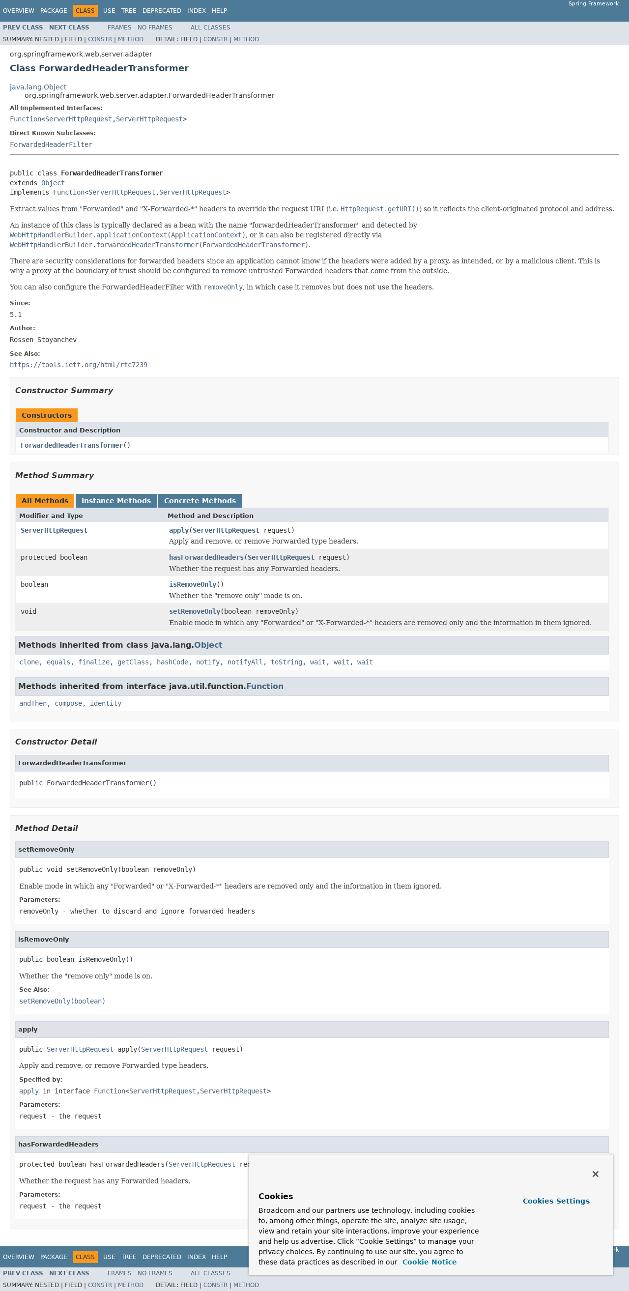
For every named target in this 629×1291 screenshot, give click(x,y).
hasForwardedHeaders (206, 557)
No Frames (155, 27)
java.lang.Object (38, 87)
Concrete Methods (200, 501)
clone (29, 662)
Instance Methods (116, 501)
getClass (133, 662)
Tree (129, 10)
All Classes (210, 27)
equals (58, 662)
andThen (33, 703)
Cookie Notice (428, 1262)
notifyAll (245, 662)
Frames (120, 27)
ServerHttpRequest (78, 119)
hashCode (172, 662)
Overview (18, 10)
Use (109, 10)
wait (318, 662)
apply (179, 530)
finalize (94, 662)
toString (286, 662)
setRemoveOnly (194, 611)
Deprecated (162, 10)
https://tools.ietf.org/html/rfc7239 (78, 365)
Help (219, 10)
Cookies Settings (556, 1201)
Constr (100, 39)
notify (208, 662)
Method (130, 39)
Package (53, 10)
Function (25, 119)
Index (196, 10)
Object (53, 183)
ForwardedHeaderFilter (51, 144)
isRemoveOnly (192, 584)
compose (68, 703)
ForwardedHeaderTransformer (72, 445)
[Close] (595, 1174)
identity (105, 703)
